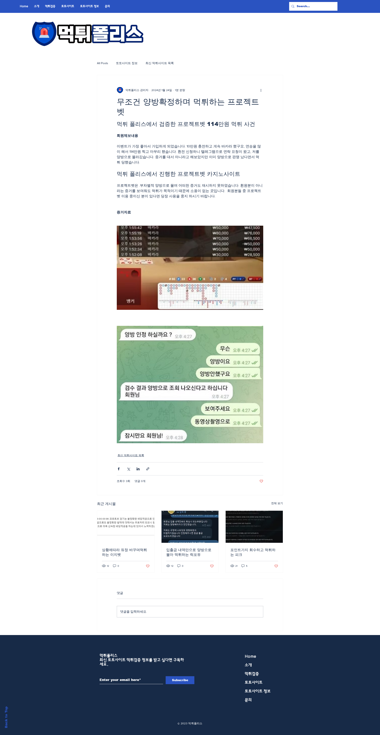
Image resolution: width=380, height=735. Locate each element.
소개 (248, 665)
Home (250, 656)
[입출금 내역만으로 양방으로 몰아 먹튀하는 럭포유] (190, 527)
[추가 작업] (260, 90)
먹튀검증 (252, 674)
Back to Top (6, 717)
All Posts (102, 63)
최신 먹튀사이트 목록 (159, 63)
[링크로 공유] (148, 469)
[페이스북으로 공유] (119, 469)
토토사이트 (254, 683)
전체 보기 (277, 503)
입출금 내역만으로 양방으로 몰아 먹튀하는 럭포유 (188, 552)
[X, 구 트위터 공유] (128, 469)
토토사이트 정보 (127, 63)
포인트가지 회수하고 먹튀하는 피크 (253, 552)
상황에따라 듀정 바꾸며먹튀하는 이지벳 (124, 552)
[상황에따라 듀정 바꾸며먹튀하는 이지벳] (125, 527)
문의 (248, 700)
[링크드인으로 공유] (138, 469)
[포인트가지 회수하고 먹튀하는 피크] (254, 527)
